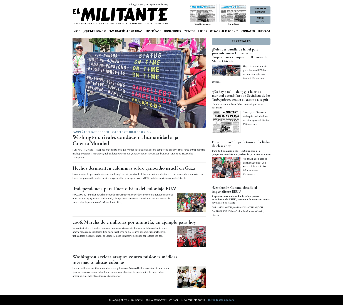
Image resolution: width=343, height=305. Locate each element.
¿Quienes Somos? (94, 31)
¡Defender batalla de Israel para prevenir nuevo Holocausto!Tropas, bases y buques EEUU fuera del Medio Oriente (240, 55)
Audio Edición (260, 20)
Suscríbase (153, 31)
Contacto (248, 31)
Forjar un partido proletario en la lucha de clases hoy (241, 144)
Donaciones (172, 31)
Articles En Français (260, 10)
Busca (262, 31)
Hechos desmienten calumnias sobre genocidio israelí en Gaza (134, 168)
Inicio (76, 31)
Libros (202, 31)
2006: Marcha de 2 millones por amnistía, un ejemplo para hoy (134, 222)
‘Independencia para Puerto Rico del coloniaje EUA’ (124, 188)
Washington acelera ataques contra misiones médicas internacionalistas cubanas (125, 259)
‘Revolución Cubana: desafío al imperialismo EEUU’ (234, 189)
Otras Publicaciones (224, 31)
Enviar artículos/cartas (126, 31)
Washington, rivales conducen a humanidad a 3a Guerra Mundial (125, 140)
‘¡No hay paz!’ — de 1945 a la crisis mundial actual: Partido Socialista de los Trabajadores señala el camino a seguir (241, 96)
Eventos (189, 31)
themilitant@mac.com (221, 300)
